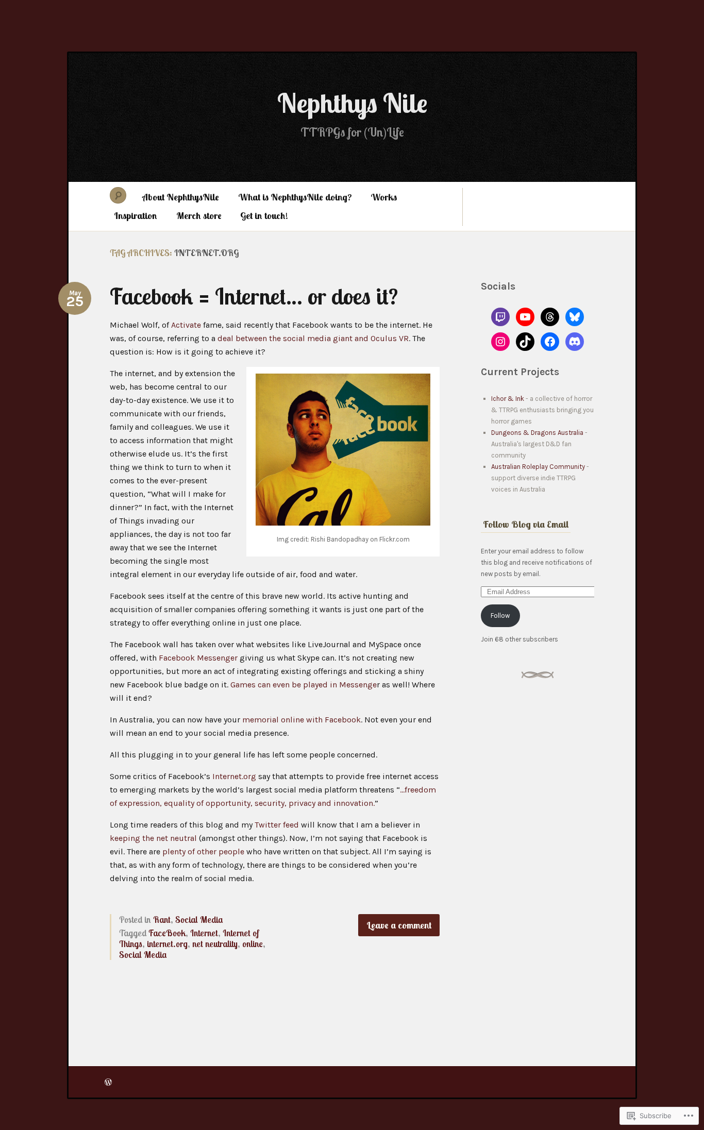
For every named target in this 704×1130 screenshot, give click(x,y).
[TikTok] (525, 341)
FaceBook (167, 932)
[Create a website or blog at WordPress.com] (108, 1081)
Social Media (199, 919)
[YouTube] (525, 317)
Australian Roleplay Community (538, 466)
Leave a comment (398, 925)
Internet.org (234, 776)
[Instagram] (500, 341)
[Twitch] (500, 317)
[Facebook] (550, 341)
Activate (186, 325)
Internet (204, 932)
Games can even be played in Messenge (303, 684)
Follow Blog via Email (525, 524)
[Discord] (574, 341)
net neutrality (215, 943)
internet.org (167, 943)
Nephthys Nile (352, 103)
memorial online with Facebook (301, 719)
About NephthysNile (180, 197)
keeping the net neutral (153, 838)
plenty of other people (203, 851)
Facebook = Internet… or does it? (254, 296)
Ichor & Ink (507, 398)
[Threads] (550, 317)
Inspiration (135, 216)
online (252, 943)
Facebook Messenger (198, 658)
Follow (500, 615)
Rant (162, 919)
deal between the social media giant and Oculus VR (313, 338)
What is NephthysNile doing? (295, 197)
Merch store (199, 216)
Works (384, 197)
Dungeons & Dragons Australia (537, 432)
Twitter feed (277, 825)
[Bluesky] (574, 317)
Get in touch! (264, 216)
